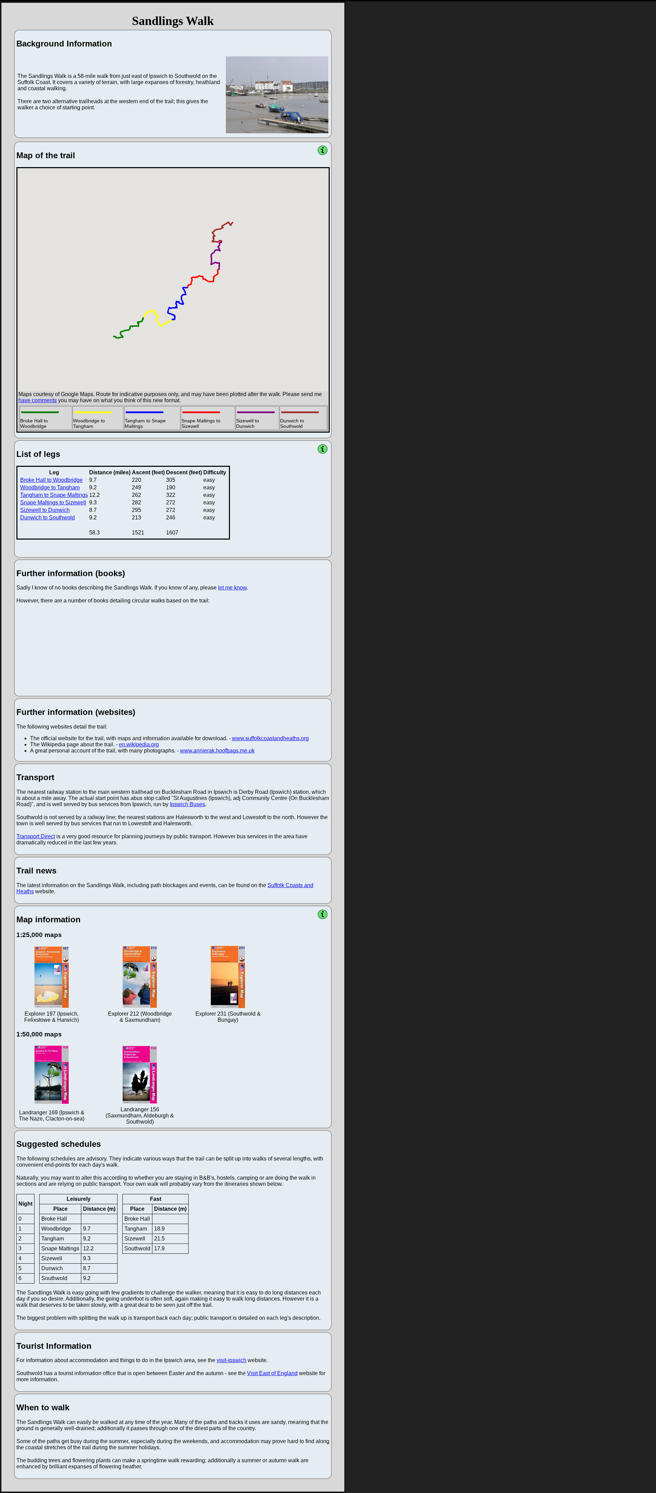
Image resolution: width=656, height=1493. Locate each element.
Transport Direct (35, 836)
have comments (37, 400)
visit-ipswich (231, 1360)
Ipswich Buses (187, 804)
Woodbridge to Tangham (50, 487)
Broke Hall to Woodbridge (51, 480)
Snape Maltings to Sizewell (53, 502)
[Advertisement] (364, 105)
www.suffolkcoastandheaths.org (270, 738)
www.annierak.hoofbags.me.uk (217, 751)
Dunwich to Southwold (47, 517)
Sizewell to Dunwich (45, 510)
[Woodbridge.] (277, 94)
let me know (232, 588)
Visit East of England (272, 1373)
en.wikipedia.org (139, 744)
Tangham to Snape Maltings (54, 495)
